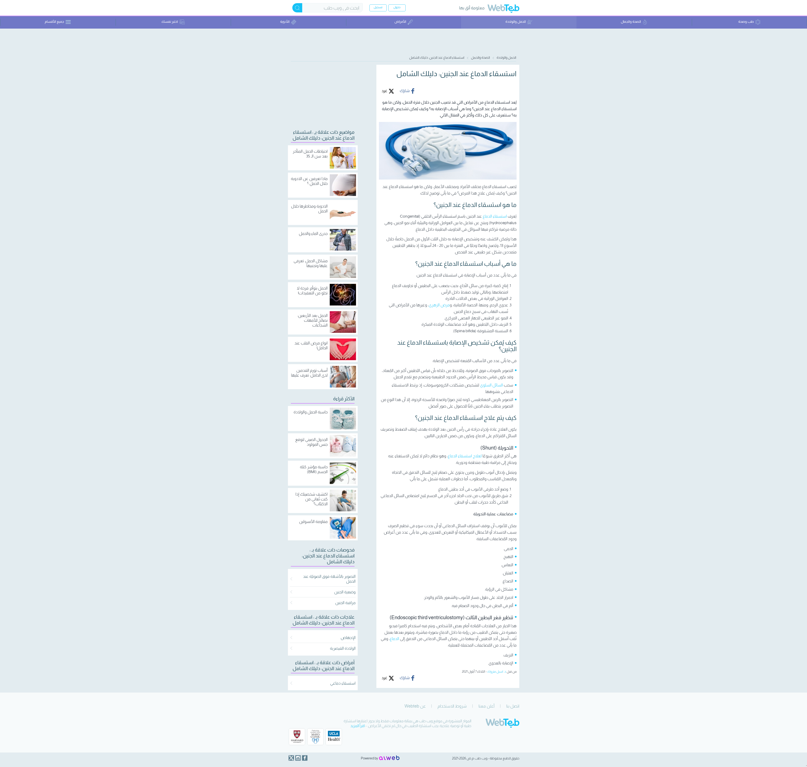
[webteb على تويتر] (291, 758)
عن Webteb (415, 706)
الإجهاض (348, 637)
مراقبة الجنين (345, 602)
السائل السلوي (491, 385)
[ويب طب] (503, 9)
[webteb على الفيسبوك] (304, 758)
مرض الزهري (439, 305)
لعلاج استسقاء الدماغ (465, 456)
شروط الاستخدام (452, 706)
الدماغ (394, 638)
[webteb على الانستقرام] (298, 758)
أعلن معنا (486, 706)
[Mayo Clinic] (315, 736)
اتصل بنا (512, 706)
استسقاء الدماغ (495, 216)
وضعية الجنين (345, 592)
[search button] (297, 7)
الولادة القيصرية (343, 648)
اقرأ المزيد (357, 726)
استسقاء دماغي (343, 683)
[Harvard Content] (297, 736)
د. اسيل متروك (496, 671)
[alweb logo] (389, 758)
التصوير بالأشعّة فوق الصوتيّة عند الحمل (329, 578)
